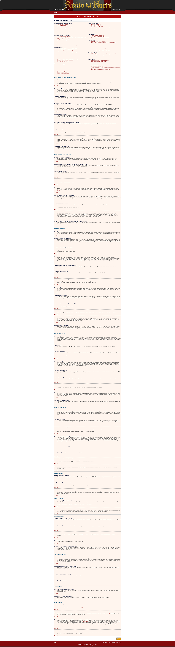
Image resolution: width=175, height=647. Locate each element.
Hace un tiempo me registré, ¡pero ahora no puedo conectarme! (67, 29)
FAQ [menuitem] (64, 9)
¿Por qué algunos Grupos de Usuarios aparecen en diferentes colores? (103, 29)
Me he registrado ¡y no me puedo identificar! (64, 27)
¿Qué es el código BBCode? (62, 64)
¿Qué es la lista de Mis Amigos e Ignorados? (98, 41)
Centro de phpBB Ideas (109, 613)
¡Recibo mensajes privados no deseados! (98, 36)
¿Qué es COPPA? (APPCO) (62, 25)
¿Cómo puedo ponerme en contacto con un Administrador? (100, 69)
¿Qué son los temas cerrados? (62, 72)
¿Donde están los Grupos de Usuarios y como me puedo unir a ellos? (102, 27)
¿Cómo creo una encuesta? (61, 51)
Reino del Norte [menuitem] (59, 9)
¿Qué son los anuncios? (61, 70)
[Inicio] (64, 4)
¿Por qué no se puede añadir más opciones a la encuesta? (67, 52)
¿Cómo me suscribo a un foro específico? (98, 55)
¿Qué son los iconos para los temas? (63, 73)
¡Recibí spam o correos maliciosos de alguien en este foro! (100, 37)
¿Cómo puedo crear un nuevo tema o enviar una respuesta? (67, 48)
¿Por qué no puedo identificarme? (62, 28)
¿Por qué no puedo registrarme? (62, 26)
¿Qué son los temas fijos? (61, 71)
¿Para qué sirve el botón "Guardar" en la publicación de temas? (67, 59)
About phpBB (81, 607)
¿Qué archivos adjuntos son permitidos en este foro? (100, 60)
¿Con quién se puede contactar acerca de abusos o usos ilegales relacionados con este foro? (105, 68)
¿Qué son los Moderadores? (95, 25)
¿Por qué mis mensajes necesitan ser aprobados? (65, 60)
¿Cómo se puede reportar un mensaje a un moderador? (66, 58)
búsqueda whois (85, 621)
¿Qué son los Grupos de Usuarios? (97, 26)
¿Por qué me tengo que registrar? (62, 24)
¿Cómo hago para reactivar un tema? (63, 61)
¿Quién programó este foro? (95, 65)
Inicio (56, 12)
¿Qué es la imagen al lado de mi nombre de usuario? (66, 41)
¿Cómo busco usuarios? (95, 49)
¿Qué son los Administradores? (96, 24)
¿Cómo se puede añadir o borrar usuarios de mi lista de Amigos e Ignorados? (104, 42)
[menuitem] (67, 9)
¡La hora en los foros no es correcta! (63, 38)
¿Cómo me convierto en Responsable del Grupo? (99, 28)
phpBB (58, 190)
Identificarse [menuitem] (119, 9)
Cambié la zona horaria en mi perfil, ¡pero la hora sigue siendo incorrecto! (69, 39)
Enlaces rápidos (54, 9)
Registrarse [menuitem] (114, 9)
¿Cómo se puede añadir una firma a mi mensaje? (65, 50)
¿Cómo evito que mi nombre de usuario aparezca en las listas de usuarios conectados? (71, 37)
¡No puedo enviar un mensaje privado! (97, 35)
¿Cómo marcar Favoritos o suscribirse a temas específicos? (101, 54)
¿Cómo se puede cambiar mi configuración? (64, 36)
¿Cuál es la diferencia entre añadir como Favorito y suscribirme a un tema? (103, 53)
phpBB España (91, 645)
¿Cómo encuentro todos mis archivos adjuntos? (99, 61)
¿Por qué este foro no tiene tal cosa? (97, 66)
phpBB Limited (101, 605)
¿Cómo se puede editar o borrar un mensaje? (64, 49)
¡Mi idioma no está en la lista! (62, 40)
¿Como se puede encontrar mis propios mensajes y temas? (101, 50)
